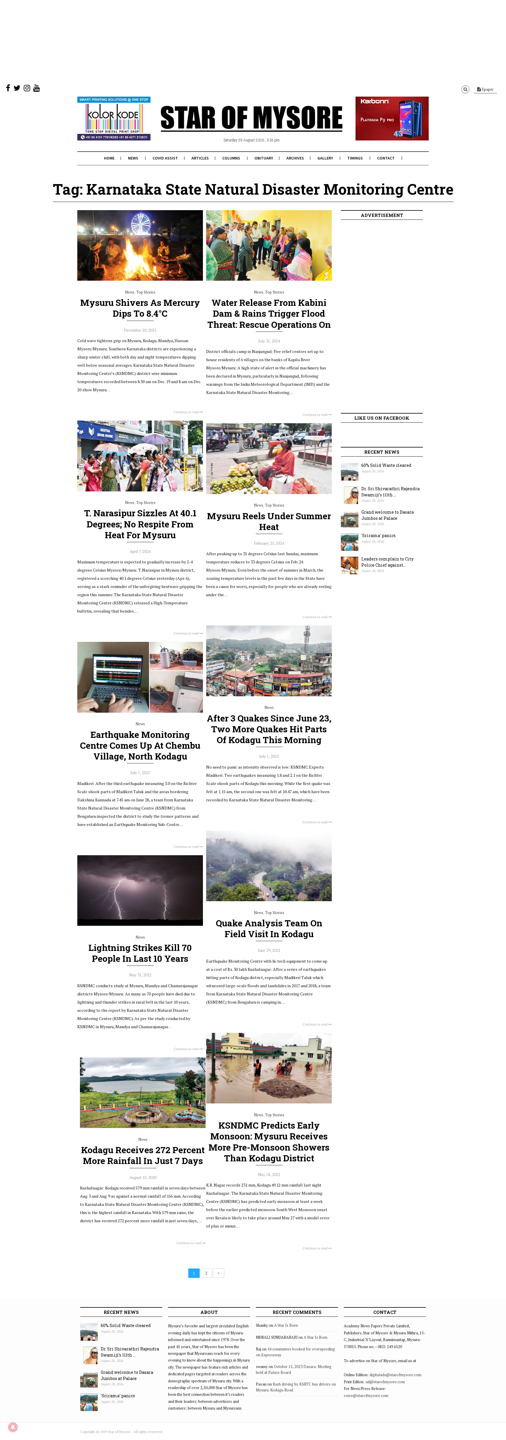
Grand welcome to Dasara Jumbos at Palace (387, 515)
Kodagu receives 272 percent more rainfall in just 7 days (143, 1155)
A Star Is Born (286, 1325)
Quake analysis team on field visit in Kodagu (269, 928)
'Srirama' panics (378, 535)
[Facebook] (8, 89)
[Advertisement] (175, 41)
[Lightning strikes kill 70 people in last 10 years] (140, 924)
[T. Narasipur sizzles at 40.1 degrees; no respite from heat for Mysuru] (140, 490)
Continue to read (186, 412)
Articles (200, 158)
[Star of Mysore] (238, 125)
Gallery (325, 158)
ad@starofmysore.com (385, 1381)
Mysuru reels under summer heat (269, 521)
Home (109, 158)
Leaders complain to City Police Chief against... (387, 562)
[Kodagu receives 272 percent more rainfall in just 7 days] (143, 1126)
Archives (295, 158)
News (133, 158)
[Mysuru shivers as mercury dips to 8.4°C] (140, 279)
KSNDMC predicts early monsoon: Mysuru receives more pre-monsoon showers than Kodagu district (268, 1142)
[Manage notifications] (13, 1427)
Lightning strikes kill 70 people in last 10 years (140, 953)
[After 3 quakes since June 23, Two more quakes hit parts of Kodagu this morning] (269, 694)
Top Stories (145, 292)
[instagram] (27, 89)
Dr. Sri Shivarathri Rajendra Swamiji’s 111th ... (390, 492)
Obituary (263, 158)
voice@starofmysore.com (366, 1395)
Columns (231, 158)
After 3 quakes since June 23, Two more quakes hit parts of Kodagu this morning (269, 728)
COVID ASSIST (165, 158)
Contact (386, 158)
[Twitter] (16, 89)
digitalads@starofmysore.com (395, 1374)
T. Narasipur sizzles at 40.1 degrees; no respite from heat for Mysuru (140, 523)
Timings (355, 158)
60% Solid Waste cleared (386, 465)
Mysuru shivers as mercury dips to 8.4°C (140, 308)
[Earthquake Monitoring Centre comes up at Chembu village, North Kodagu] (140, 711)
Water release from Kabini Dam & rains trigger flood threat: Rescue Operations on (269, 313)
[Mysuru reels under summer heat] (269, 492)
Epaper (487, 89)
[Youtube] (36, 89)
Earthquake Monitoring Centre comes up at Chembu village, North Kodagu (140, 745)
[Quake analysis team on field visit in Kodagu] (269, 899)
